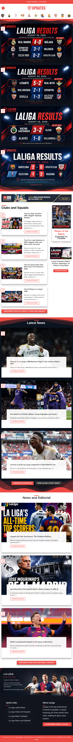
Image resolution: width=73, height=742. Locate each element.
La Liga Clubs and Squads (19, 712)
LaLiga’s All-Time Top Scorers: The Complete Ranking (30, 536)
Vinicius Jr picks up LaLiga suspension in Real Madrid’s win (33, 465)
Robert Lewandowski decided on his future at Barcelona (31, 642)
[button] (3, 8)
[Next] (69, 17)
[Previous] (4, 17)
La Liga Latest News (17, 708)
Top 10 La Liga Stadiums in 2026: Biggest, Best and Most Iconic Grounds (34, 242)
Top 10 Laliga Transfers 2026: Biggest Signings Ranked (33, 216)
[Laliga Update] (36, 8)
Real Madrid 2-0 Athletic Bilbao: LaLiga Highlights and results (33, 414)
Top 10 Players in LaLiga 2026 (33, 290)
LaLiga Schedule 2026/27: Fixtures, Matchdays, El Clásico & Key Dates (60, 263)
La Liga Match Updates (18, 716)
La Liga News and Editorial (19, 721)
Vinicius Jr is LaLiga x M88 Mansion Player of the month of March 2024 (35, 363)
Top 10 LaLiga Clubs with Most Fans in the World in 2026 (34, 267)
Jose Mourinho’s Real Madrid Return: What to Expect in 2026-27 (34, 589)
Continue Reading (32, 231)
